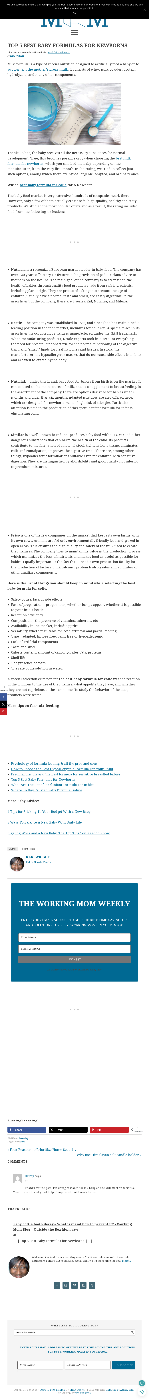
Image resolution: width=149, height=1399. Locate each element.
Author (12, 848)
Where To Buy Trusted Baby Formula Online (46, 790)
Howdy (29, 1176)
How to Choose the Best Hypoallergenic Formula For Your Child (62, 769)
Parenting (23, 1138)
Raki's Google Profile (39, 862)
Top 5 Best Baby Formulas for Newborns (43, 779)
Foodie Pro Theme (52, 1390)
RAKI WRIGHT (38, 857)
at (26, 1181)
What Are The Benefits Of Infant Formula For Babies (52, 785)
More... (126, 1260)
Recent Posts (28, 848)
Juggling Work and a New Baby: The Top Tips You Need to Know (58, 833)
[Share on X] (3, 704)
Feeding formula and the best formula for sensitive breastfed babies (65, 774)
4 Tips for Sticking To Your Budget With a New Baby (48, 812)
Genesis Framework (120, 1390)
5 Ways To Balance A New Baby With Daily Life (44, 822)
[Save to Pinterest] (3, 711)
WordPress (83, 1393)
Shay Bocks (77, 1390)
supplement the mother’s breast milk (37, 69)
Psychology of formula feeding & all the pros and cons (54, 763)
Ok (74, 13)
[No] (144, 9)
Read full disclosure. (59, 52)
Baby (22, 1141)
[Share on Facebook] (3, 697)
